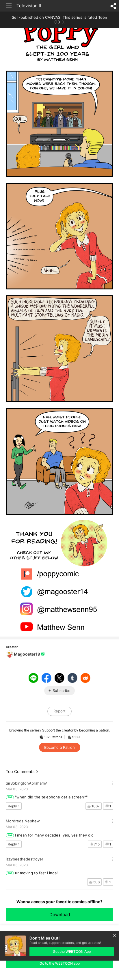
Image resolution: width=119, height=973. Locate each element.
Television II (28, 5)
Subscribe (61, 690)
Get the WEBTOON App (72, 951)
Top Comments (20, 771)
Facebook (46, 678)
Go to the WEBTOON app (60, 963)
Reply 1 (14, 806)
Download (59, 914)
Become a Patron (59, 747)
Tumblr (72, 678)
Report (59, 711)
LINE (33, 678)
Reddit (85, 678)
